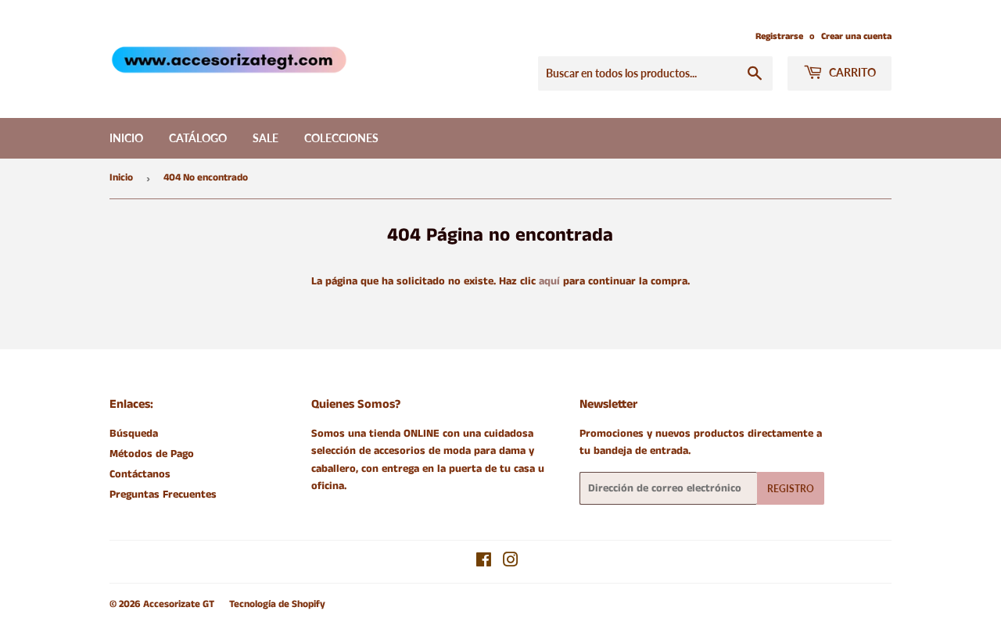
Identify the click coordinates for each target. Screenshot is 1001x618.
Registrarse (779, 36)
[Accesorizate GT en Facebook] (483, 562)
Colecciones (341, 138)
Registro (790, 489)
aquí (549, 281)
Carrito (851, 72)
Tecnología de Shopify (277, 604)
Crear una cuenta (856, 36)
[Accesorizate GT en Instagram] (510, 562)
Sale (265, 138)
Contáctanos (139, 474)
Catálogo (198, 138)
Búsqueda (133, 433)
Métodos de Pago (151, 454)
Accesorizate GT (178, 604)
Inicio (126, 138)
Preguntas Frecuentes (163, 494)
